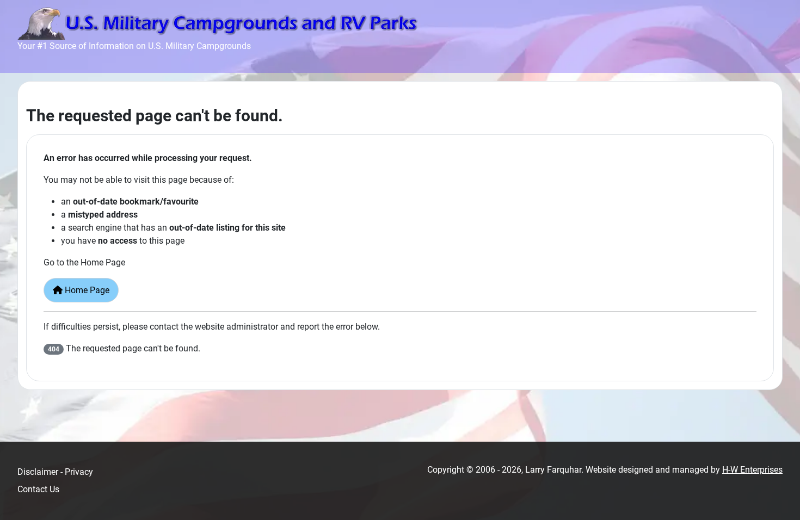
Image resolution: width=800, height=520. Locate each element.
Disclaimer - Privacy (55, 472)
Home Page (86, 290)
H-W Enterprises (752, 470)
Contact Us (38, 489)
